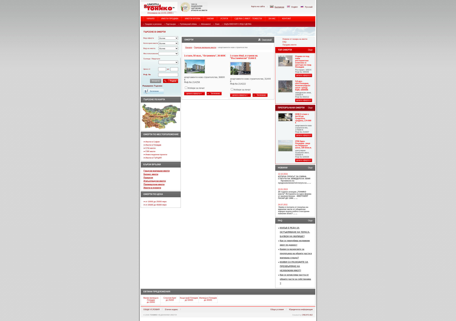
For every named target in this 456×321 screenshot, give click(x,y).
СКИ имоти (150, 151)
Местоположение (150, 53)
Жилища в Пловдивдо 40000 (208, 299)
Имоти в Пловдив (153, 145)
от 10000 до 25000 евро (156, 201)
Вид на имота (149, 48)
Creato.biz (307, 315)
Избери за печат (196, 88)
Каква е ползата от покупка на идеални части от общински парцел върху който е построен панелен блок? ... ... (293, 210)
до (168, 69)
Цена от (146, 69)
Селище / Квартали (151, 59)
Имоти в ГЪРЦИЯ (153, 158)
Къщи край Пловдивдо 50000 (189, 299)
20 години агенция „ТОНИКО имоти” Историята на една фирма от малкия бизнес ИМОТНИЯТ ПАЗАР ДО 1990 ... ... (294, 195)
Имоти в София (152, 142)
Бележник (215, 93)
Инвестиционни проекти (156, 154)
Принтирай (267, 40)
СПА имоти (150, 148)
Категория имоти (150, 43)
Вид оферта (148, 38)
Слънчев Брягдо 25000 (170, 299)
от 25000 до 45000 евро (156, 205)
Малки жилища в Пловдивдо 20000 (150, 300)
